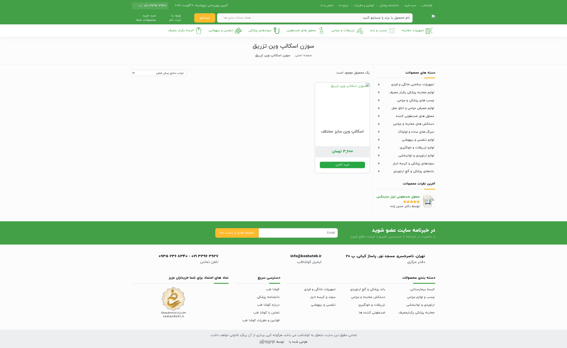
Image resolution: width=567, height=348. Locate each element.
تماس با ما (327, 6)
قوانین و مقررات (364, 6)
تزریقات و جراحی (343, 30)
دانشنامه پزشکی (389, 6)
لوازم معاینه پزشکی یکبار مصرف (411, 92)
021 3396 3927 (204, 256)
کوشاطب (426, 6)
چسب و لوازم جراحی (421, 297)
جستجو (205, 18)
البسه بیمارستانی (422, 289)
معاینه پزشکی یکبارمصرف (417, 312)
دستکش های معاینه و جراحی (413, 124)
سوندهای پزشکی (260, 30)
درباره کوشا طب (268, 305)
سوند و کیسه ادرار (323, 297)
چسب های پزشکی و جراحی (415, 100)
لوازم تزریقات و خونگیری (417, 147)
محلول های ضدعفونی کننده (415, 116)
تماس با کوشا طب (266, 312)
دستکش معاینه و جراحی (368, 297)
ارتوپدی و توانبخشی (420, 305)
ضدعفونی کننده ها (372, 312)
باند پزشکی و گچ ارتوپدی (367, 289)
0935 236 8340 (173, 256)
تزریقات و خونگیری (371, 305)
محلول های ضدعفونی (301, 30)
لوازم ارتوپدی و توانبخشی (416, 155)
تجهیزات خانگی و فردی (320, 289)
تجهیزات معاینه (413, 30)
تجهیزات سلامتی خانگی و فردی (412, 84)
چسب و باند (378, 30)
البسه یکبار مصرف (181, 30)
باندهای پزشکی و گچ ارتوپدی (413, 171)
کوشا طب (273, 289)
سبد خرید (410, 6)
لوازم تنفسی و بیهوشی (418, 140)
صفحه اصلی (303, 55)
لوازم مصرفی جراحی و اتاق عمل (413, 108)
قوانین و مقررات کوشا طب (261, 320)
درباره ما (343, 6)
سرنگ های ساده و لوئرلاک (416, 132)
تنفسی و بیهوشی (221, 30)
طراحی (302, 342)
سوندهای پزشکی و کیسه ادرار (413, 163)
